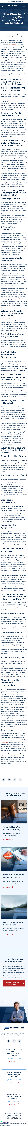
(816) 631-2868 (14, 1058)
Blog (17, 1035)
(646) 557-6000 (14, 1101)
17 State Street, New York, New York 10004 (14, 1096)
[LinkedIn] (14, 1041)
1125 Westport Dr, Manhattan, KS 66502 (14, 1075)
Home (3, 35)
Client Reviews (23, 1033)
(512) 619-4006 (19, 1)
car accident (12, 44)
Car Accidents (11, 35)
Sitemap (18, 1115)
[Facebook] (8, 1041)
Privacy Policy (11, 1115)
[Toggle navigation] (24, 6)
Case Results (4, 1035)
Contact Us (24, 1035)
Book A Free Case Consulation (12, 983)
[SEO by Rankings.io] (14, 1117)
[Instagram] (19, 1041)
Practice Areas (5, 1033)
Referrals (12, 1035)
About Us (14, 1033)
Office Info (13, 1061)
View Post (7, 839)
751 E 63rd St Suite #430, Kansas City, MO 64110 (14, 1052)
